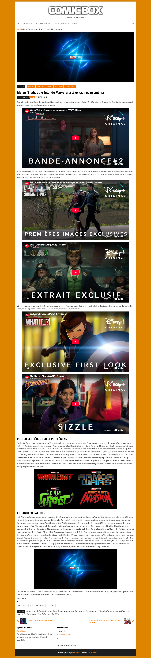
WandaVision (56, 614)
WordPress (76, 653)
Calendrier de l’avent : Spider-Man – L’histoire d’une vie (104, 621)
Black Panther (31, 611)
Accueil (19, 29)
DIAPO (49, 86)
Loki (96, 611)
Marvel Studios (104, 611)
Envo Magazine (92, 653)
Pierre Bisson (42, 97)
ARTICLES (30, 86)
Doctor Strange (58, 611)
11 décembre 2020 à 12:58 (63, 634)
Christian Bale (41, 611)
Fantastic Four (69, 611)
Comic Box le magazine (42, 23)
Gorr (76, 611)
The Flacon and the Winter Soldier (35, 614)
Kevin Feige (90, 611)
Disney (49, 611)
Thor (48, 614)
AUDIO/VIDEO (40, 86)
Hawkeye (82, 611)
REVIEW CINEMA (70, 86)
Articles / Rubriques (61, 23)
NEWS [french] (58, 86)
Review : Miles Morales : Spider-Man (40, 621)
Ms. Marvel (114, 611)
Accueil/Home (27, 23)
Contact (74, 23)
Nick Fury (122, 611)
